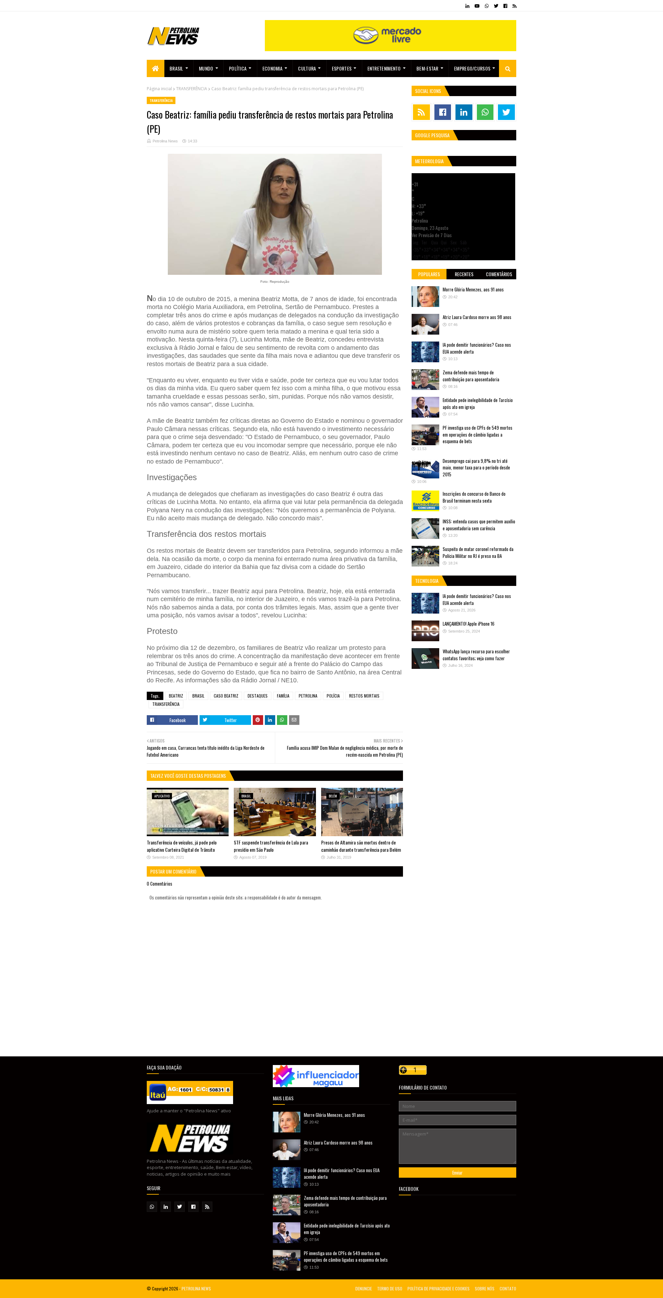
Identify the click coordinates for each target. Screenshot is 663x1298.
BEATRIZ (176, 696)
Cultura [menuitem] (307, 68)
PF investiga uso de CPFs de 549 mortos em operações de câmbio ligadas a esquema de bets (477, 434)
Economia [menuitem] (272, 68)
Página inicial (159, 89)
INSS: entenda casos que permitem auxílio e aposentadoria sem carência (479, 525)
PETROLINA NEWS (196, 1288)
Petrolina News (165, 141)
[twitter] (496, 6)
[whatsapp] (486, 6)
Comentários (499, 274)
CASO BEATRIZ (226, 696)
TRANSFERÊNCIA (191, 89)
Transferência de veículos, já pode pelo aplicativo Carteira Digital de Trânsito (182, 846)
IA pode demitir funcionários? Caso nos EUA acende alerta (477, 348)
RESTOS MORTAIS (364, 696)
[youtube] (477, 6)
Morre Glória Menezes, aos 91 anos (473, 289)
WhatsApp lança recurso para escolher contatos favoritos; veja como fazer (476, 655)
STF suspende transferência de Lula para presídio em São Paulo (271, 846)
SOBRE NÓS (484, 1288)
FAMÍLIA (283, 696)
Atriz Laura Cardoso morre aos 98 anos (477, 317)
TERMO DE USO (389, 1288)
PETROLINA (308, 696)
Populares (429, 274)
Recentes (464, 274)
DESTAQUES (258, 696)
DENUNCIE (363, 1288)
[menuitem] (155, 68)
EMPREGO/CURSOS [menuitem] (472, 68)
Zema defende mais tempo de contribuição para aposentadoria (471, 376)
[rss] (513, 6)
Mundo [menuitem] (206, 68)
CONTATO (508, 1288)
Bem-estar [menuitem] (427, 68)
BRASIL (198, 696)
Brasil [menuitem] (176, 68)
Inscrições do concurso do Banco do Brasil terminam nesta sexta (474, 497)
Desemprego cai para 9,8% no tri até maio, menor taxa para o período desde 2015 (476, 467)
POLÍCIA (333, 696)
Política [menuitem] (238, 68)
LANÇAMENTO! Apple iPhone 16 (468, 623)
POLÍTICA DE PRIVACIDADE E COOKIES (438, 1288)
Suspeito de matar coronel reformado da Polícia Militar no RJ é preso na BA (478, 552)
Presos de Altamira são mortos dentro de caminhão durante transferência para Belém (361, 846)
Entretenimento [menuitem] (384, 68)
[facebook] (505, 6)
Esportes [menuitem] (342, 68)
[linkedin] (467, 6)
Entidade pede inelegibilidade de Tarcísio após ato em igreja (478, 403)
